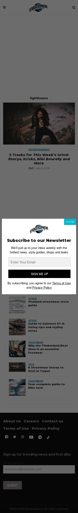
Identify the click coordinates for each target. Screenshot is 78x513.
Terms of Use (61, 283)
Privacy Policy (42, 287)
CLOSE (70, 221)
